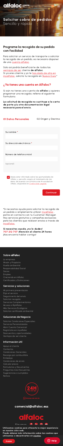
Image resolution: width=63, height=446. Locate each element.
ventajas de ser (12, 70)
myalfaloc (47, 212)
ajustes (37, 436)
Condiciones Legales (37, 184)
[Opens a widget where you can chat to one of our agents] (52, 441)
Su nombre (11, 132)
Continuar (51, 192)
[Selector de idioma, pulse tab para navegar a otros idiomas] (53, 6)
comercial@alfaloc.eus (31, 406)
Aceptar (9, 441)
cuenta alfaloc (20, 62)
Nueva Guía (49, 76)
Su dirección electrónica (18, 143)
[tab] (17, 119)
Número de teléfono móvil (18, 154)
